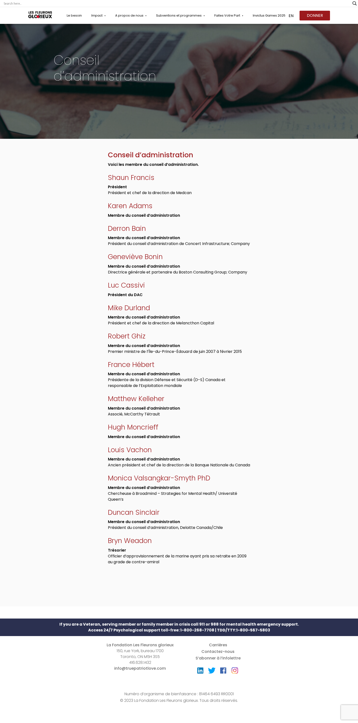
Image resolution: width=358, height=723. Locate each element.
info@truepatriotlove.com (140, 668)
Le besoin (74, 15)
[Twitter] (212, 671)
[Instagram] (235, 669)
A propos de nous (129, 15)
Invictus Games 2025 (269, 15)
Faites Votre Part (227, 15)
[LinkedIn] (200, 671)
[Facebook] (223, 671)
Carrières (218, 645)
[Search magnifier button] (354, 3)
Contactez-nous (218, 651)
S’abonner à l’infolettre (218, 658)
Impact (97, 15)
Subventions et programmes (179, 15)
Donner (315, 15)
